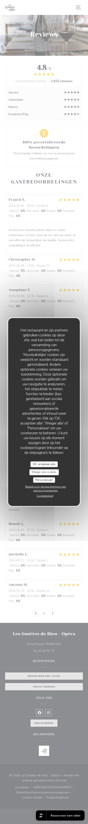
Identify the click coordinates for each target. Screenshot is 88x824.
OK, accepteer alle (44, 464)
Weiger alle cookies (44, 472)
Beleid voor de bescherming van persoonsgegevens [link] (45, 489)
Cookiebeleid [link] (45, 496)
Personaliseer (44, 480)
